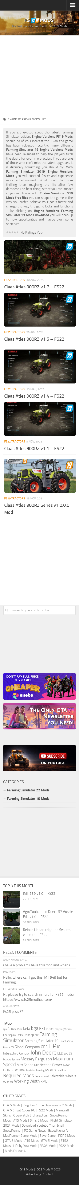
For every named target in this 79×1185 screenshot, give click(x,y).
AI (9, 1029)
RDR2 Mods (66, 1136)
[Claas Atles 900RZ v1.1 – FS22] (40, 419)
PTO (53, 1070)
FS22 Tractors (14, 280)
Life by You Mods (25, 1146)
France (6, 1047)
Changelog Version (63, 1029)
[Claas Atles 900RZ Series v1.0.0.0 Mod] (40, 476)
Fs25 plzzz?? (13, 1011)
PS (47, 1070)
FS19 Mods (26, 1169)
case (49, 1029)
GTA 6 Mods (11, 1105)
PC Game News (35, 1131)
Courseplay (9, 1035)
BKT (42, 1028)
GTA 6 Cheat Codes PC (19, 1110)
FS (12, 1047)
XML (44, 1081)
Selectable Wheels (63, 1076)
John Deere (43, 1052)
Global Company (27, 1047)
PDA (22, 1070)
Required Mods (18, 1075)
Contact (48, 1174)
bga (34, 1028)
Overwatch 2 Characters (30, 1115)
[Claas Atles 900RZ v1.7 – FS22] (40, 257)
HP (52, 1046)
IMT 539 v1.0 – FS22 (39, 893)
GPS (44, 1047)
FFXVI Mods (48, 1146)
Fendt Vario (66, 1041)
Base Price (16, 1029)
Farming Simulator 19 (41, 1041)
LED (60, 1053)
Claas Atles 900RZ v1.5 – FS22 (34, 339)
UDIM (6, 1081)
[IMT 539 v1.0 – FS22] (11, 899)
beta (26, 1028)
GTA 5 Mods (49, 1141)
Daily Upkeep (25, 1035)
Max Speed (25, 1065)
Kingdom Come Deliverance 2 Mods (47, 1105)
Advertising (33, 1174)
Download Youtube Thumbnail (43, 1125)
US (11, 1081)
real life (61, 1070)
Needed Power (51, 1065)
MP (36, 1065)
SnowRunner (12, 1131)
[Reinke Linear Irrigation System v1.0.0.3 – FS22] (11, 935)
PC (17, 1070)
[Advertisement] (39, 74)
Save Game (48, 1136)
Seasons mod (42, 1076)
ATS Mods (20, 1120)
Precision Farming (34, 1070)
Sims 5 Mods (39, 1120)
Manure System (11, 1059)
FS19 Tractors (14, 498)
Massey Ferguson (36, 1059)
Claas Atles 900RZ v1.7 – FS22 (34, 287)
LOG (66, 1053)
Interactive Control (16, 1053)
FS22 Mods (45, 1110)
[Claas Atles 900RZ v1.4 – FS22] (40, 366)
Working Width (27, 1081)
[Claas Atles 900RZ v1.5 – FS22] (40, 310)
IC (58, 1046)
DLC (37, 1035)
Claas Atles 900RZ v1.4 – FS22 (34, 396)
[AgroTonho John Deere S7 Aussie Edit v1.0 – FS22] (11, 917)
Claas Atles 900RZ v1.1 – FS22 (34, 448)
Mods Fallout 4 (15, 1151)
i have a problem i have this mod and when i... (37, 965)
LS (70, 1053)
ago (5, 1029)
